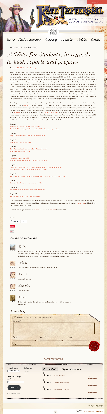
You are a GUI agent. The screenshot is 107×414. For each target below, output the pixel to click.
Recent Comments (72, 369)
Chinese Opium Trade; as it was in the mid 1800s (26, 183)
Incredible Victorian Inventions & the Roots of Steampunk (29, 160)
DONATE (97, 2)
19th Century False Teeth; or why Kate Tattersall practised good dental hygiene (35, 167)
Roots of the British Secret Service (21, 142)
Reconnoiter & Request (61, 389)
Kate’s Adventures (30, 40)
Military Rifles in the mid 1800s (20, 151)
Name (15, 337)
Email (43, 337)
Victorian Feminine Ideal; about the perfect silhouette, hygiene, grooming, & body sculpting (17, 47)
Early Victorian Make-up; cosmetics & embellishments (27, 135)
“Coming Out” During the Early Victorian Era (25, 126)
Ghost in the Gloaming (61, 382)
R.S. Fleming (31, 68)
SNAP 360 (99, 407)
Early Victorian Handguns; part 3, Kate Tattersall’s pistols (28, 149)
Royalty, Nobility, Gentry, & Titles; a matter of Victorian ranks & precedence (35, 129)
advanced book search (51, 112)
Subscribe (14, 387)
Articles (82, 40)
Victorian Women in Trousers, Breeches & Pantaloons (27, 189)
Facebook (53, 210)
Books (26, 374)
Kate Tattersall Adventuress (70, 17)
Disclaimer (99, 411)
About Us (67, 40)
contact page (81, 203)
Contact (96, 40)
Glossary (51, 40)
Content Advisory (89, 411)
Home (11, 40)
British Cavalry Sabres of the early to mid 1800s (31, 47)
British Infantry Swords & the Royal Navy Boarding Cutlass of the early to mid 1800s (37, 176)
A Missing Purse (59, 375)
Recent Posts (50, 369)
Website (70, 337)
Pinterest (36, 210)
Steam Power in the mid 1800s (19, 158)
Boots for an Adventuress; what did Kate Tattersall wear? (28, 169)
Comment (17, 321)
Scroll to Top (56, 412)
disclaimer (27, 105)
